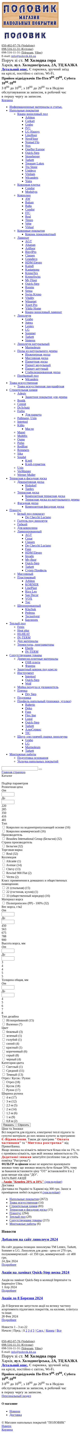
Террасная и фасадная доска (28, 1209)
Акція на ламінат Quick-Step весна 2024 (35, 1272)
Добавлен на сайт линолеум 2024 (30, 1239)
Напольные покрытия (24, 1199)
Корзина (7, 100)
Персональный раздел (16, 1396)
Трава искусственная (23, 1202)
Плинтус (15, 1213)
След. (40, 1330)
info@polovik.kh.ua (23, 56)
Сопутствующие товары (25, 1220)
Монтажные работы (22, 1223)
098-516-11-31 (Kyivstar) (17, 49)
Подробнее (9, 1264)
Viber (38, 52)
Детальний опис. (15, 69)
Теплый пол (17, 1216)
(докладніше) (51, 1192)
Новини (14, 1411)
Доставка (15, 1414)
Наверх (6, 1426)
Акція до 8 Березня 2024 (22, 1298)
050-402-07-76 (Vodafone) (18, 45)
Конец (50, 1330)
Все (59, 1330)
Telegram (27, 52)
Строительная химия (23, 1206)
